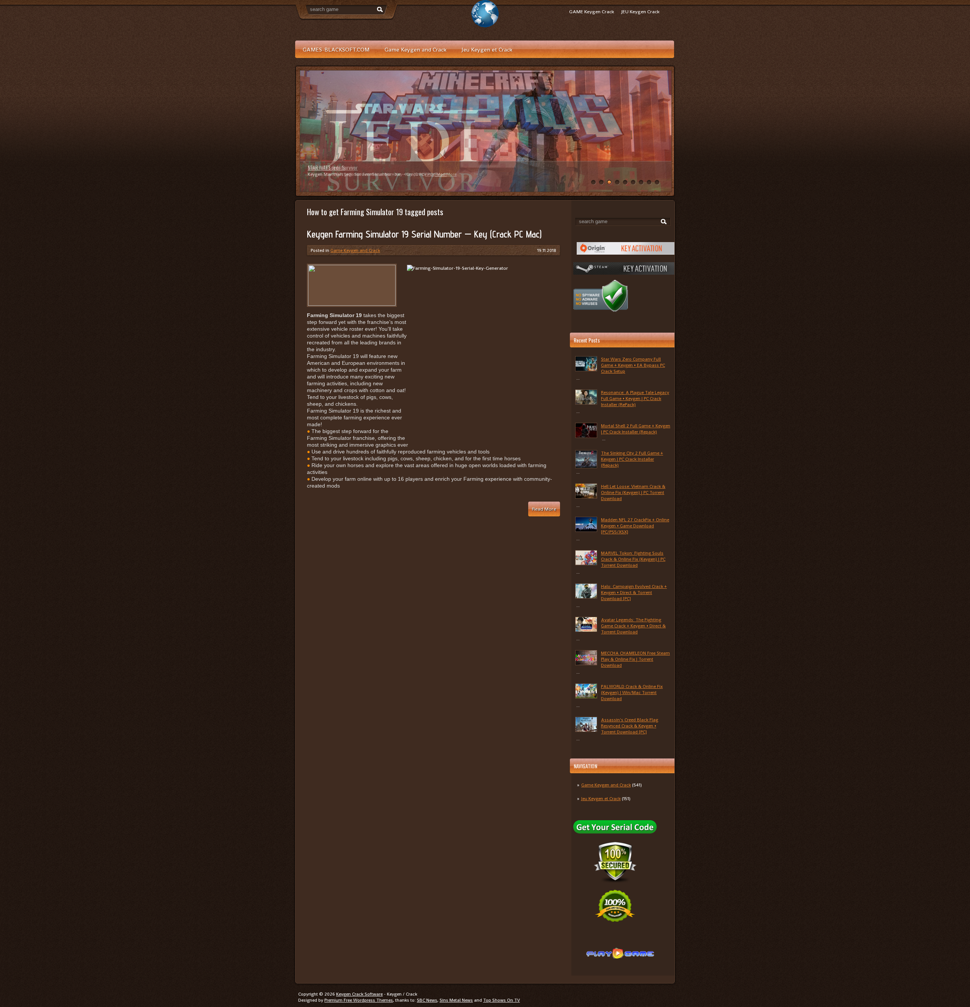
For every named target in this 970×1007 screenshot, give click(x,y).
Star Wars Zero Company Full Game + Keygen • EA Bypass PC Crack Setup (633, 365)
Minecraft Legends (326, 167)
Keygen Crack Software (359, 994)
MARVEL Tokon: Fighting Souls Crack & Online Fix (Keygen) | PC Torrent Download (633, 559)
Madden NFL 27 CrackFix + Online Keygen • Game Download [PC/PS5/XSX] (635, 526)
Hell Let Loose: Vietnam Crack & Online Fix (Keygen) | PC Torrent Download (633, 492)
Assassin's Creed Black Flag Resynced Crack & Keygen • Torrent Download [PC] (629, 726)
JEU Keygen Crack (640, 11)
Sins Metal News (456, 1000)
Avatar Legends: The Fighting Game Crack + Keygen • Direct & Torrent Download (633, 626)
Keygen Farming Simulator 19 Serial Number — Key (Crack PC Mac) (424, 234)
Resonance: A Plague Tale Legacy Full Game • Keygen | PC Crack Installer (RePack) (635, 398)
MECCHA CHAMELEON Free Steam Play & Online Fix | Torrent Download (635, 659)
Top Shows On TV (501, 1000)
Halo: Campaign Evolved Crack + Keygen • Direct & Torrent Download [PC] (634, 592)
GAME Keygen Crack (591, 11)
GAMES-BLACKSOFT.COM (336, 49)
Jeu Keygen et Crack (487, 49)
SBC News (427, 1000)
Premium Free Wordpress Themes (358, 1000)
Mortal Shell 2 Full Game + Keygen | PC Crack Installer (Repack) (635, 429)
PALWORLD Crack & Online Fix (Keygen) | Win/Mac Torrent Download (632, 692)
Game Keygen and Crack (415, 49)
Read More (436, 174)
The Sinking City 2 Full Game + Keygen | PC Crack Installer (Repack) (632, 459)
